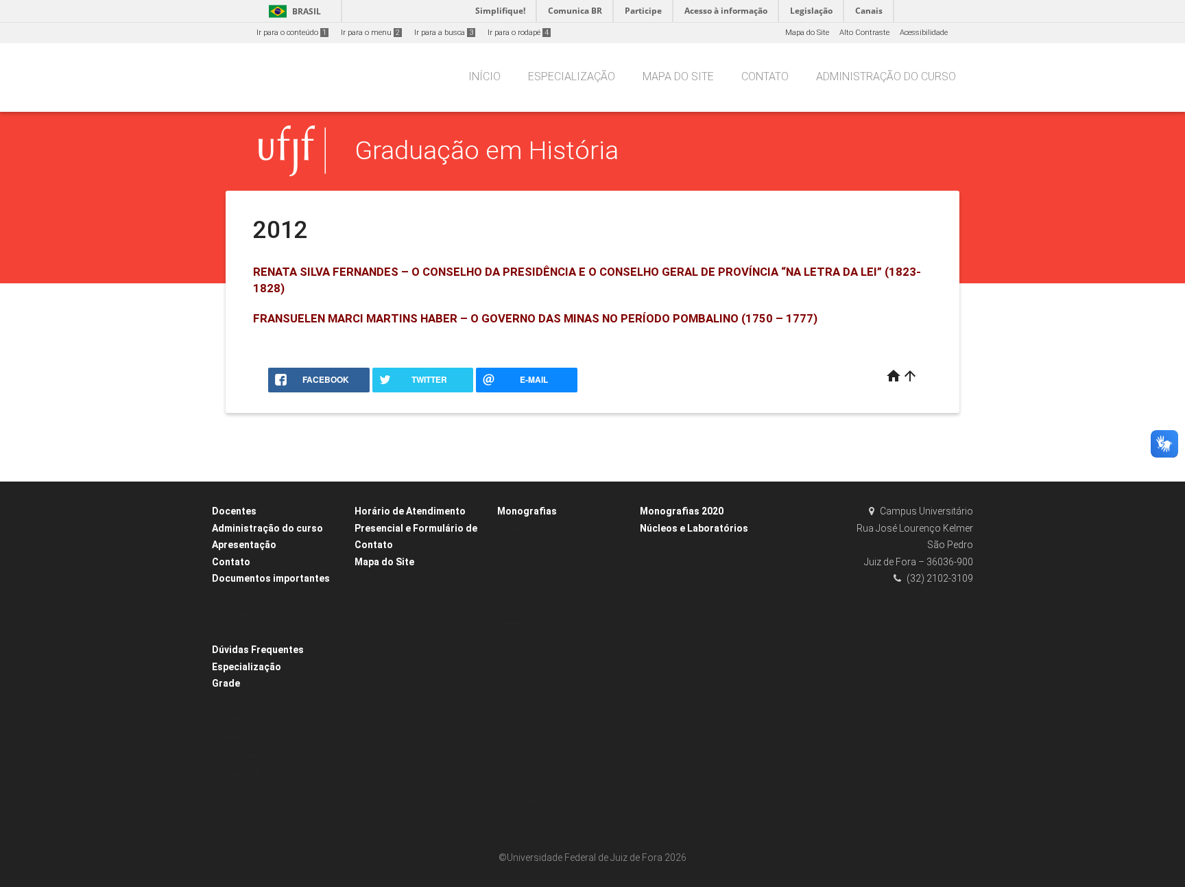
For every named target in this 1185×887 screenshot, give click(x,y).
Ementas (234, 596)
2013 (512, 638)
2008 (512, 565)
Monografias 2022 (536, 783)
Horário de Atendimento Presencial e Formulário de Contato (416, 528)
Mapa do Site (807, 32)
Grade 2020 (239, 737)
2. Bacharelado (246, 755)
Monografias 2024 (536, 820)
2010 (512, 583)
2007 (512, 547)
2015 (512, 674)
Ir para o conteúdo (291, 32)
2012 (512, 619)
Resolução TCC (246, 632)
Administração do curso (886, 76)
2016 (512, 692)
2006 (512, 529)
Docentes (234, 511)
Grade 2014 (239, 719)
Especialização (571, 76)
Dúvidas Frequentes (258, 649)
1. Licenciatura (245, 701)
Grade (226, 683)
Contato (765, 76)
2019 (512, 747)
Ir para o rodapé (518, 32)
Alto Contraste (864, 32)
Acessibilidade (924, 32)
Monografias (527, 511)
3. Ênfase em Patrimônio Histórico (279, 792)
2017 (512, 711)
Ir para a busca (443, 32)
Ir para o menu (370, 32)
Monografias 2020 (681, 511)
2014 (512, 656)
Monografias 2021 (536, 765)
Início (484, 76)
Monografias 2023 (536, 801)
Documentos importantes (271, 578)
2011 (512, 602)
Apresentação (244, 544)
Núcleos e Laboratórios (694, 528)
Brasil (292, 11)
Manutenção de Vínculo (261, 614)
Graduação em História (487, 150)
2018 (512, 728)
